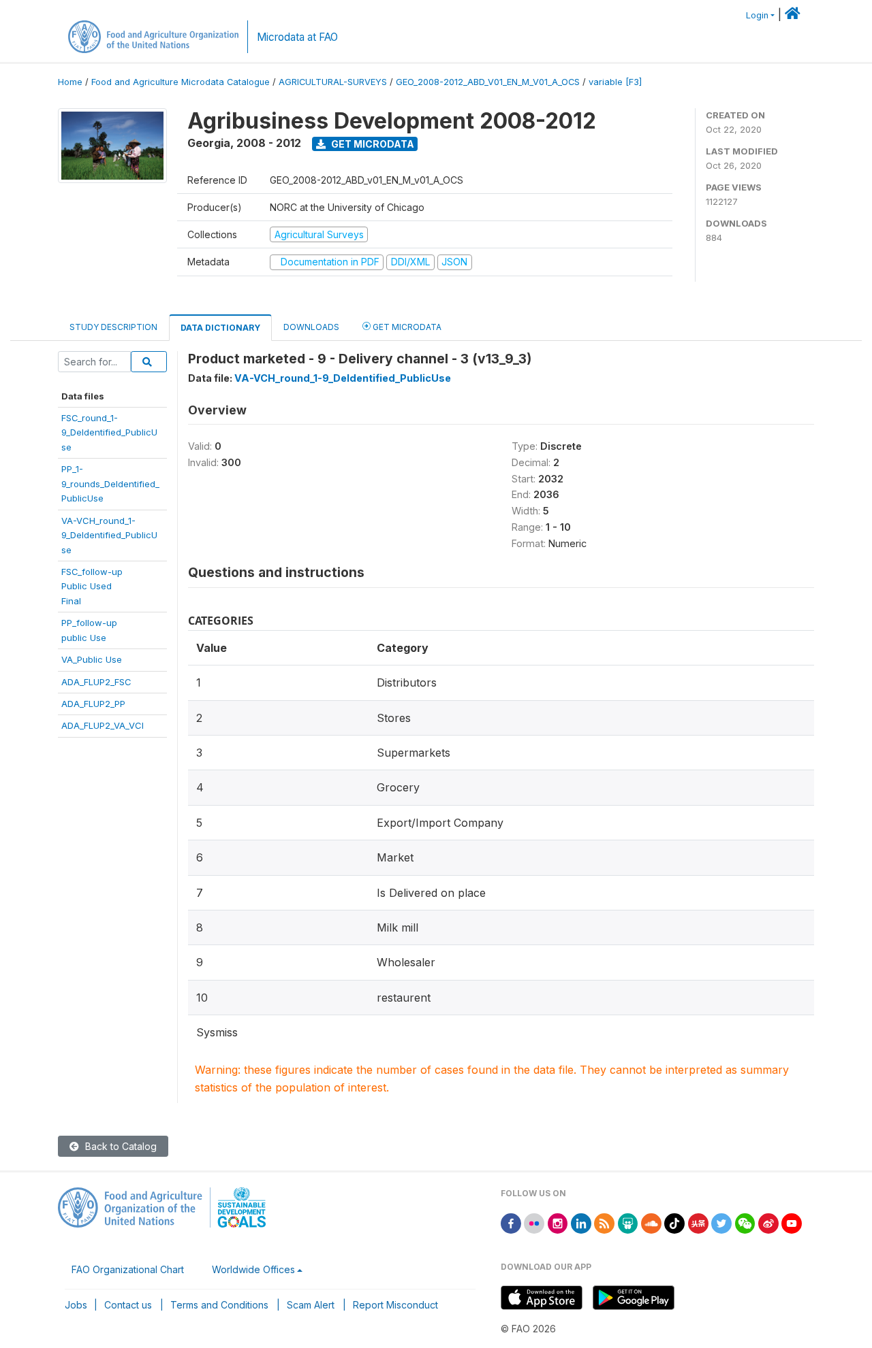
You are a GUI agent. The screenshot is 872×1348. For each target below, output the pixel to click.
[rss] (604, 1222)
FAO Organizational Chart (128, 1269)
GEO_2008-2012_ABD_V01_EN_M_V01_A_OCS (488, 82)
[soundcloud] (651, 1222)
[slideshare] (628, 1222)
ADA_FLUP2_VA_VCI (102, 725)
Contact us (128, 1305)
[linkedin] (581, 1222)
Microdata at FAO (297, 37)
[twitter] (721, 1222)
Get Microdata (371, 144)
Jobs (76, 1305)
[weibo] (768, 1222)
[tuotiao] (698, 1222)
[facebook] (511, 1222)
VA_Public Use (91, 659)
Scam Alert (310, 1305)
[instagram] (558, 1222)
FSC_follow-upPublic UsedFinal (92, 586)
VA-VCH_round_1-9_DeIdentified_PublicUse (109, 535)
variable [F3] (615, 82)
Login (757, 15)
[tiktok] (674, 1222)
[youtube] (791, 1222)
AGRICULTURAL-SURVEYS (333, 82)
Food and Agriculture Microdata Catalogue (180, 82)
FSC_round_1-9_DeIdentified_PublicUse (109, 432)
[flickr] (534, 1222)
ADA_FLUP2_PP (93, 703)
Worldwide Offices (253, 1269)
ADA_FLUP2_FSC (96, 681)
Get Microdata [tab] (406, 327)
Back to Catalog (119, 1146)
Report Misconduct (395, 1305)
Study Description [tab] (113, 327)
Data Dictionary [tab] (220, 328)
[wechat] (745, 1222)
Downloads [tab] (311, 327)
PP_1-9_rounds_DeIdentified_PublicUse (110, 483)
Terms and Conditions (219, 1305)
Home (70, 82)
